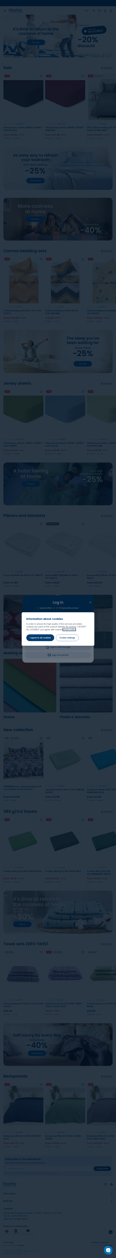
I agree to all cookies (40, 637)
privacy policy (69, 629)
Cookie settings (67, 637)
